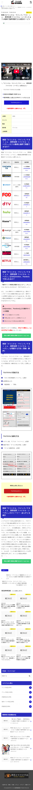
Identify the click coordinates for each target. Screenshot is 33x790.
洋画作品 (6, 697)
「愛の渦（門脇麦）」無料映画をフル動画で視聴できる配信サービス (20, 721)
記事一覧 (5, 784)
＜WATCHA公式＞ (26, 255)
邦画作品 (6, 706)
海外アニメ (5, 570)
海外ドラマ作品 (8, 701)
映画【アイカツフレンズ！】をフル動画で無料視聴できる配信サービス (20, 759)
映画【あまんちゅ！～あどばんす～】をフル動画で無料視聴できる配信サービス (20, 729)
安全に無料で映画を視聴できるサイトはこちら (16, 335)
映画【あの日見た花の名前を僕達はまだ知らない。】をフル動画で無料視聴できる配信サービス (20, 748)
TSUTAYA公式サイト (16, 102)
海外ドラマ (28, 784)
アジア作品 (6, 687)
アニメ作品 (7, 692)
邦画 (9, 784)
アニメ (17, 784)
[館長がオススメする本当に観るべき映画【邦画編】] (16, 775)
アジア (22, 784)
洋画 (13, 784)
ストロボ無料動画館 (15, 787)
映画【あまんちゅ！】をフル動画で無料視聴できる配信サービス (20, 738)
